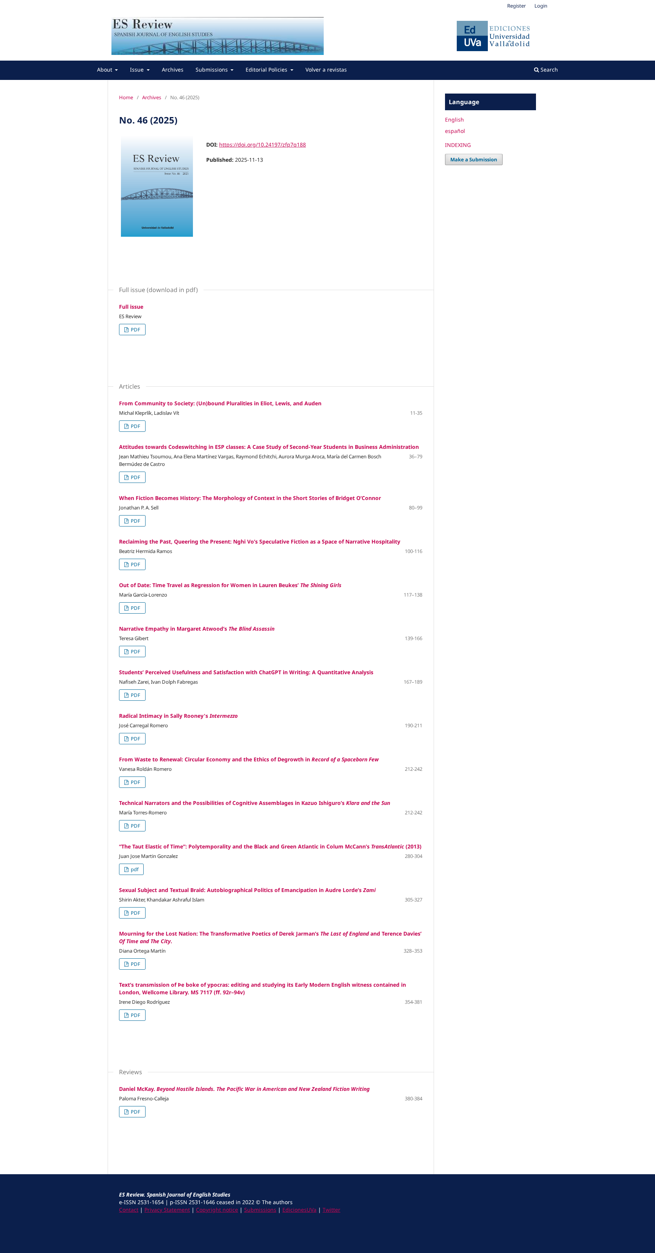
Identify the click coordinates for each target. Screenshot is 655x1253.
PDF (135, 329)
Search (548, 69)
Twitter (331, 1209)
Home (126, 97)
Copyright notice (217, 1209)
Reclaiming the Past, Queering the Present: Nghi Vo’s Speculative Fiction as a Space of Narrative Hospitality (259, 541)
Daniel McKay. (244, 1088)
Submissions (212, 69)
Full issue (131, 306)
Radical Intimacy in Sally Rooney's (178, 715)
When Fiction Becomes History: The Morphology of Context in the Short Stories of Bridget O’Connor (250, 498)
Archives (172, 69)
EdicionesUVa (299, 1209)
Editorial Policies (267, 69)
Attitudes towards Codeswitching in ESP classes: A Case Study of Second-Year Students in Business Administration (269, 446)
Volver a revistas (326, 69)
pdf (134, 869)
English (454, 119)
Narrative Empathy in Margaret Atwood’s (196, 628)
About (105, 69)
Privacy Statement (167, 1209)
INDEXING (458, 144)
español (455, 130)
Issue (137, 69)
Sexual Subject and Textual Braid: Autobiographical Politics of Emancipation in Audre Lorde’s (247, 890)
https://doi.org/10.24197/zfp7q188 (262, 144)
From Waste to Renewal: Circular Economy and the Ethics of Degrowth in (249, 759)
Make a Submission (473, 159)
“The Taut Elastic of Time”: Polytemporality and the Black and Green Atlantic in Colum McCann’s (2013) (270, 846)
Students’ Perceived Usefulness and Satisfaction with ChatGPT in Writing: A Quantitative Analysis (246, 672)
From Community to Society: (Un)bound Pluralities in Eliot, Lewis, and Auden (220, 403)
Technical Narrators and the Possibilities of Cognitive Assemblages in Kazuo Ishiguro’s (254, 802)
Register (516, 5)
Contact (128, 1209)
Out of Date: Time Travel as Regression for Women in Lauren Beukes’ (230, 585)
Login (540, 5)
